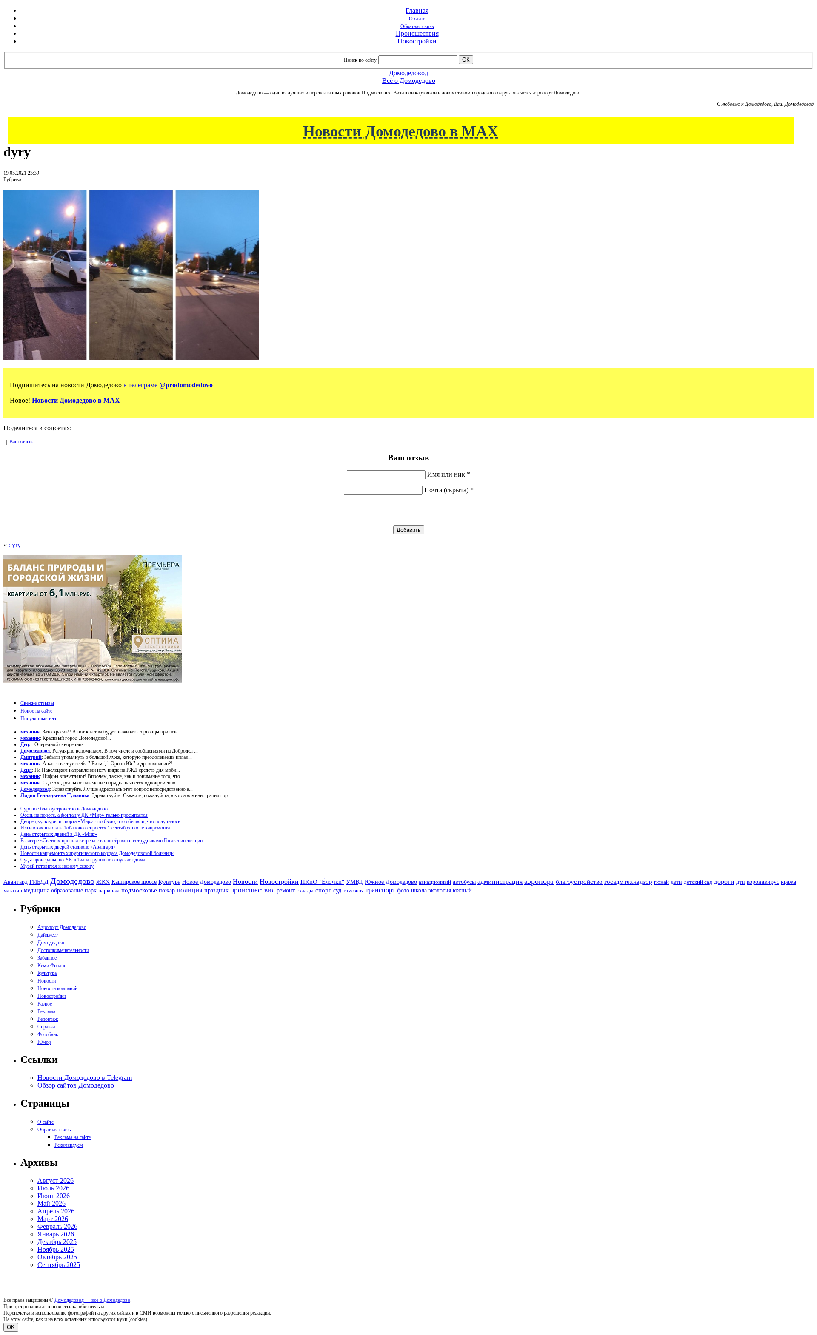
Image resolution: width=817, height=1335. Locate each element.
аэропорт (539, 881)
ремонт (286, 890)
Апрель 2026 (55, 1211)
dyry (15, 544)
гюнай (661, 882)
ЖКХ (103, 881)
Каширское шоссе (134, 881)
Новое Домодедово (206, 881)
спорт (323, 890)
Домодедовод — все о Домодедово (92, 1300)
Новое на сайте (36, 711)
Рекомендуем (68, 1145)
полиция (190, 890)
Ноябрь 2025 (55, 1249)
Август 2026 (55, 1180)
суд (337, 890)
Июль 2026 (53, 1188)
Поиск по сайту (360, 60)
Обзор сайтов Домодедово (75, 1085)
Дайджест (47, 935)
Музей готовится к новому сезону (57, 866)
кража (788, 882)
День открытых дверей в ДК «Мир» (58, 834)
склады (305, 890)
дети (676, 881)
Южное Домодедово (391, 881)
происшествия (252, 890)
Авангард (15, 881)
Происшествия (417, 33)
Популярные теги (38, 718)
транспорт (380, 890)
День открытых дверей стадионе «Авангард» (68, 847)
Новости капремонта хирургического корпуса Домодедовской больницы (97, 853)
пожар (167, 890)
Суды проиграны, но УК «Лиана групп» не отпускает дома (82, 860)
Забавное (47, 958)
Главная (417, 10)
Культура (169, 882)
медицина (36, 890)
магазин (12, 890)
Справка (46, 1027)
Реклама (46, 1011)
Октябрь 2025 (57, 1257)
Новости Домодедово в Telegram (84, 1077)
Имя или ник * (448, 474)
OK (11, 1327)
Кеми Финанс (51, 966)
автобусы (464, 882)
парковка (109, 890)
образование (67, 890)
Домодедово (72, 881)
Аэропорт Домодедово (61, 927)
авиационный (435, 882)
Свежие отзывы (37, 703)
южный (462, 890)
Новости (245, 881)
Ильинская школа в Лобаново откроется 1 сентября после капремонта (95, 828)
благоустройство (579, 881)
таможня (353, 890)
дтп (740, 881)
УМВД (354, 881)
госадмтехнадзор (628, 881)
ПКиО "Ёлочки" (322, 881)
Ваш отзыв (21, 442)
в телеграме (168, 385)
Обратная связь (417, 26)
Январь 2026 (55, 1234)
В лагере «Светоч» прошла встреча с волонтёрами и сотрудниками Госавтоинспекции (111, 841)
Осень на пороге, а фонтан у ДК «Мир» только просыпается (84, 815)
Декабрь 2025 (57, 1241)
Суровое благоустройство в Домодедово (64, 809)
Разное (44, 1004)
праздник (216, 890)
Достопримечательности (63, 950)
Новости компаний (57, 988)
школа (419, 890)
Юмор (44, 1042)
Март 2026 (52, 1218)
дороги (724, 881)
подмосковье (139, 890)
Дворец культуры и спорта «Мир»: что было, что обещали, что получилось (100, 821)
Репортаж (47, 1019)
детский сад (698, 882)
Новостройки (417, 41)
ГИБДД (39, 882)
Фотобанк (47, 1034)
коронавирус (763, 882)
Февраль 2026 (57, 1226)
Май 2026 (51, 1203)
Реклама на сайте (72, 1137)
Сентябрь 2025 (58, 1264)
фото (403, 890)
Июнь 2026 (53, 1195)
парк (91, 890)
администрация (500, 882)
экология (439, 890)
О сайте (417, 19)
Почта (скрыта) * (449, 490)
